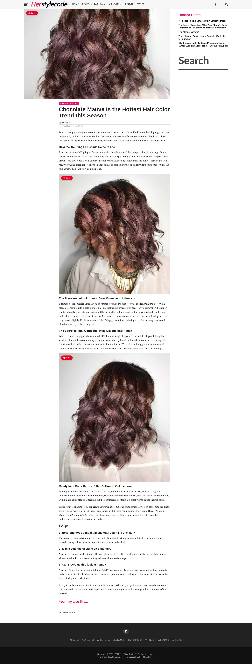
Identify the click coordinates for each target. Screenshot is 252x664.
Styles (140, 4)
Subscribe (177, 640)
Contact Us (88, 640)
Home (75, 4)
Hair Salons (163, 640)
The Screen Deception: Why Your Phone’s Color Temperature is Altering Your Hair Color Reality (202, 26)
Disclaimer (118, 640)
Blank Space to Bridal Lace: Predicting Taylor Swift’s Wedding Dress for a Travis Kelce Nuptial (203, 44)
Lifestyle (128, 4)
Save (33, 13)
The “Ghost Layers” (188, 32)
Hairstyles (113, 4)
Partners (149, 640)
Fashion (98, 4)
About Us (74, 640)
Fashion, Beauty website (110, 657)
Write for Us (103, 640)
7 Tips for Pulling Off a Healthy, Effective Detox (202, 21)
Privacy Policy (134, 640)
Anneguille (67, 123)
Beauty (86, 4)
